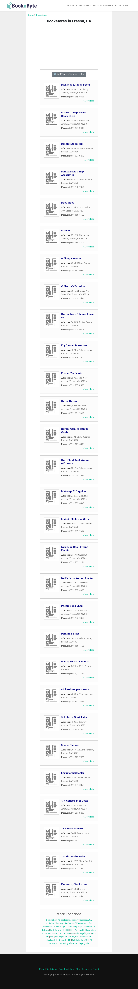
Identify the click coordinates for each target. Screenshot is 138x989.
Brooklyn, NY (85, 936)
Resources (87, 969)
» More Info (88, 100)
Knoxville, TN (65, 940)
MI (72, 933)
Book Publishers (103, 5)
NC (93, 933)
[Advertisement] (15, 53)
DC (71, 930)
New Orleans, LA (53, 933)
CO (67, 930)
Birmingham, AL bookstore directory (62, 920)
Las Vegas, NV (61, 936)
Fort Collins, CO (57, 930)
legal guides (84, 943)
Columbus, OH (51, 940)
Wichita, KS (79, 930)
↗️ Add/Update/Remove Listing (69, 74)
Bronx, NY (73, 936)
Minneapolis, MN (83, 933)
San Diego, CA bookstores (76, 923)
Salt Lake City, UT (80, 940)
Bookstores (83, 5)
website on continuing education (63, 943)
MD (68, 933)
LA (64, 933)
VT (90, 940)
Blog (118, 5)
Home (70, 5)
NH (47, 936)
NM (52, 936)
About (127, 5)
